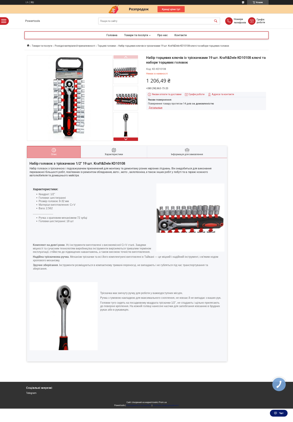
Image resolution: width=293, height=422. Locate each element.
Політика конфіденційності (166, 405)
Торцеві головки (106, 45)
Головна (111, 35)
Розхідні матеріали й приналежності (75, 45)
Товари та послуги (136, 35)
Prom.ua (163, 402)
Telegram (31, 393)
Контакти (180, 35)
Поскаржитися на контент (138, 405)
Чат (281, 413)
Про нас (162, 35)
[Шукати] (216, 21)
